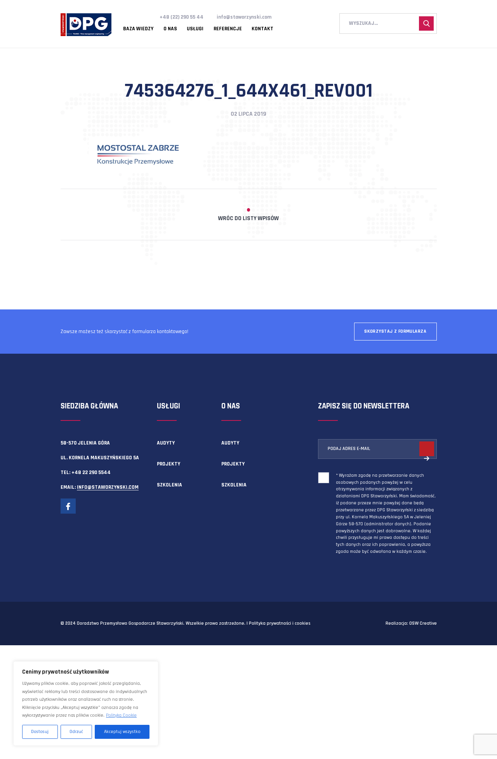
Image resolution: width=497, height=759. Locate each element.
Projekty (168, 463)
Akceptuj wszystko (122, 732)
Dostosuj (40, 732)
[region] (85, 703)
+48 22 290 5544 (91, 472)
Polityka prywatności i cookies (279, 623)
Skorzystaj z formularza (395, 331)
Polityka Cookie (121, 715)
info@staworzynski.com (244, 17)
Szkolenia (169, 484)
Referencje (228, 29)
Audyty (166, 442)
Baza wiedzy (138, 29)
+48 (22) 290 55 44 (181, 17)
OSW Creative (423, 623)
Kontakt (262, 29)
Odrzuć (76, 732)
